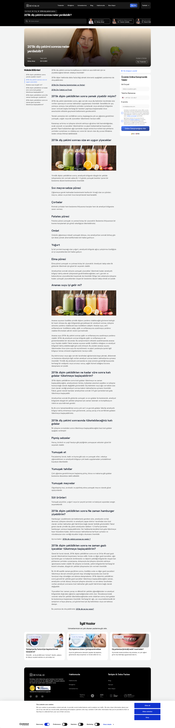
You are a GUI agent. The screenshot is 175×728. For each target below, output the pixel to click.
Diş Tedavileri (141, 62)
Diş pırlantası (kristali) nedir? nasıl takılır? (128, 649)
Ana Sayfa (28, 11)
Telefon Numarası (128, 93)
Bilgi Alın (133, 5)
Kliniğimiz (71, 5)
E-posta (124, 102)
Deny (147, 717)
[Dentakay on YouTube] (42, 696)
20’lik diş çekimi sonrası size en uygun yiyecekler (36, 81)
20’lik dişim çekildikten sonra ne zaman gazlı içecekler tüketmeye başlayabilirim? (36, 102)
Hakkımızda (101, 5)
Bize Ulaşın (111, 5)
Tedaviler (61, 5)
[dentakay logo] (32, 5)
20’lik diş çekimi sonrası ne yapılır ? (77, 539)
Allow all (147, 705)
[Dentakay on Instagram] (36, 696)
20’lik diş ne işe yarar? (85, 609)
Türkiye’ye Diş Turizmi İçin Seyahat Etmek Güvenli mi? (42, 650)
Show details (107, 724)
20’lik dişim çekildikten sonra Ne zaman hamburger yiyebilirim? (37, 96)
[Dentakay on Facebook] (31, 696)
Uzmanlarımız (82, 5)
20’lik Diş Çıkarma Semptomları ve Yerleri (68, 85)
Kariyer (110, 685)
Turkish (144, 5)
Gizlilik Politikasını (135, 119)
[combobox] (124, 98)
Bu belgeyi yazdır (130, 71)
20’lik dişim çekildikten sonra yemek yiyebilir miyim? (35, 76)
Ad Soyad (125, 84)
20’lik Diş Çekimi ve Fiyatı (61, 90)
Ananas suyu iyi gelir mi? (34, 85)
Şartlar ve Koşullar (132, 116)
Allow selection (147, 711)
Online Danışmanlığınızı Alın (135, 128)
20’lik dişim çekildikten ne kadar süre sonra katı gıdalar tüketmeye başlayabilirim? (37, 90)
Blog (91, 5)
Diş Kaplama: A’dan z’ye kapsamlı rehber (85, 649)
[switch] (64, 724)
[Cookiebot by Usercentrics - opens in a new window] (24, 724)
